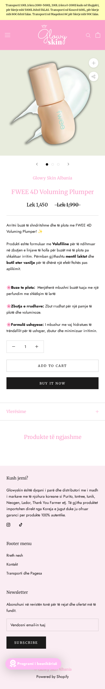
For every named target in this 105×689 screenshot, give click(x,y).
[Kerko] (88, 35)
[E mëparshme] (37, 164)
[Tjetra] (68, 164)
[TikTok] (21, 524)
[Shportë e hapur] (98, 35)
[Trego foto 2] (52, 164)
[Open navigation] (7, 35)
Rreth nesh (14, 555)
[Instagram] (8, 524)
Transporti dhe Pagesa (24, 573)
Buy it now (53, 383)
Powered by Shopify (52, 676)
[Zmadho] (93, 63)
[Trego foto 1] (47, 164)
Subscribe (26, 643)
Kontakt (12, 564)
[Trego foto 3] (58, 164)
